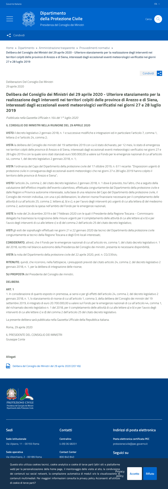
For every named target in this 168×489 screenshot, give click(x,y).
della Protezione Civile (61, 15)
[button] (158, 19)
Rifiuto (150, 473)
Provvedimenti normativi (94, 48)
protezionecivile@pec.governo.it (130, 444)
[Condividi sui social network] (8, 35)
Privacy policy (120, 473)
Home (9, 48)
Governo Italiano (13, 4)
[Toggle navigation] (10, 19)
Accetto (134, 473)
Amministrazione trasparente (57, 48)
